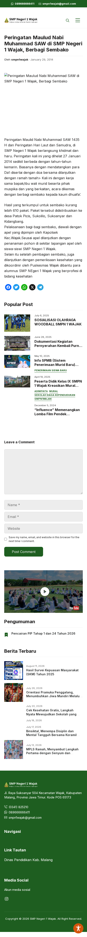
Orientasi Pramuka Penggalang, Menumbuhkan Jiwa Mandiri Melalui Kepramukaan (53, 696)
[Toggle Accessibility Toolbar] (78, 928)
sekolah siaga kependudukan (54, 395)
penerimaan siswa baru (50, 370)
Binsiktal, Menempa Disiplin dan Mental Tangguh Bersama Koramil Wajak (51, 734)
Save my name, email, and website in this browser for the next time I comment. (44, 539)
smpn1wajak (43, 398)
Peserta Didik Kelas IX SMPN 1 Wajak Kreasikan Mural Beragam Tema (58, 385)
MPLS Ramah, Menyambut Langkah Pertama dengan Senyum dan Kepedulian (52, 753)
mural (53, 391)
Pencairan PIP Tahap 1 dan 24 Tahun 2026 (43, 633)
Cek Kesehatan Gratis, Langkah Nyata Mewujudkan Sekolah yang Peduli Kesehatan (51, 714)
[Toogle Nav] (78, 20)
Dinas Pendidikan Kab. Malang (28, 860)
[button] (68, 20)
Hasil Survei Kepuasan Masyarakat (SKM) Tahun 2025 (52, 672)
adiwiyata (41, 391)
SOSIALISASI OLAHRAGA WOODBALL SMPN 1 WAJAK (58, 322)
